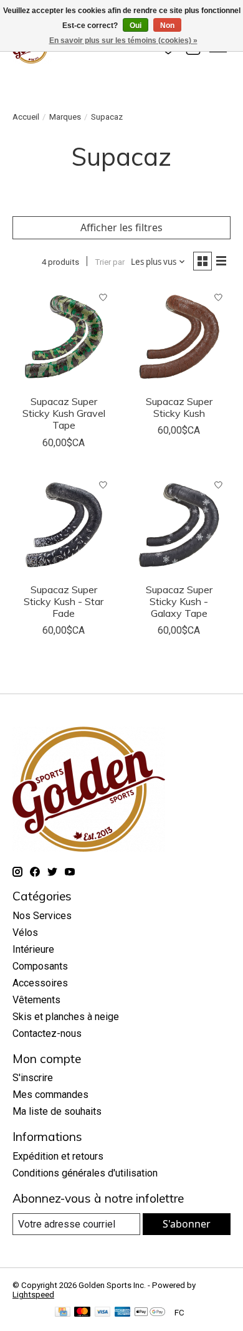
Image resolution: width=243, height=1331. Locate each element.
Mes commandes (50, 1094)
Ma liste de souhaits (57, 1111)
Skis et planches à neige (65, 1017)
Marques (65, 117)
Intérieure (33, 949)
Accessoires (40, 983)
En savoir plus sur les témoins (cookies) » (123, 40)
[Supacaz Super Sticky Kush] (179, 336)
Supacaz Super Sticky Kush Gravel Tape (63, 413)
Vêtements (36, 1000)
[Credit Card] (62, 1313)
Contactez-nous (47, 1033)
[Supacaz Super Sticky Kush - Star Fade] (63, 525)
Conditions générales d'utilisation (85, 1173)
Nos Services (42, 916)
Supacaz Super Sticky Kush (179, 407)
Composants (40, 966)
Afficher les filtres (121, 227)
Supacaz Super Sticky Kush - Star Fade (63, 601)
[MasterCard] (82, 1313)
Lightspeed (33, 1294)
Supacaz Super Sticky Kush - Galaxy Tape (179, 601)
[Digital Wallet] (150, 1313)
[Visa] (103, 1313)
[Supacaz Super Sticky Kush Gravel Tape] (63, 336)
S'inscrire (32, 1078)
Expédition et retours (57, 1156)
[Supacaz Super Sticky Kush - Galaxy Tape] (179, 525)
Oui (135, 25)
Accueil (25, 117)
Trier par (110, 262)
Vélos (25, 932)
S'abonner (187, 1224)
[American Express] (123, 1313)
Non (167, 25)
